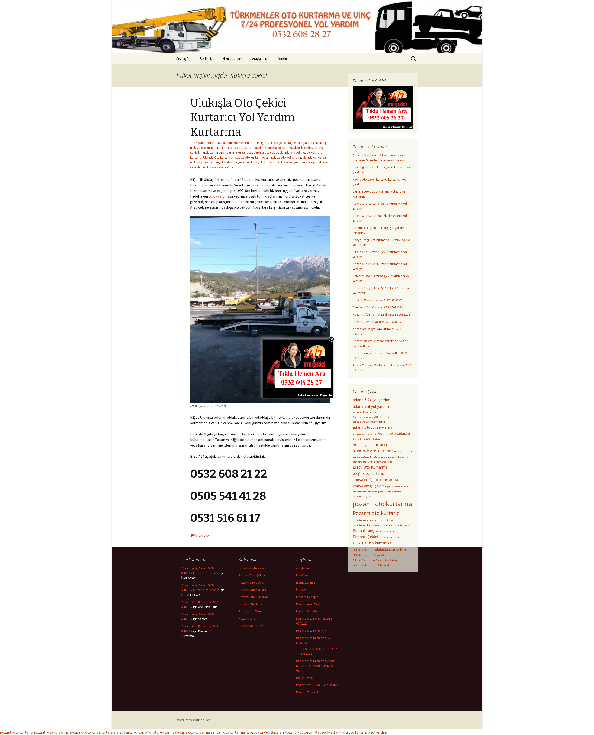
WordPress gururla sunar (193, 720)
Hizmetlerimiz (232, 58)
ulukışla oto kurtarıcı (363, 550)
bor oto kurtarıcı (361, 456)
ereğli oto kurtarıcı (369, 473)
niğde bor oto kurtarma (397, 486)
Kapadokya (324, 732)
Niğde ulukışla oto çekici (304, 143)
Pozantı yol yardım (299, 732)
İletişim (283, 58)
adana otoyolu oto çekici (365, 434)
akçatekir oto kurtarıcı (87, 732)
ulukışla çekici (303, 148)
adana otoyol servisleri (372, 427)
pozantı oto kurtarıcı (16, 732)
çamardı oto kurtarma (364, 565)
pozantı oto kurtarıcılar (365, 520)
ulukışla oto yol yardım (285, 157)
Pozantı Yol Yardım (251, 626)
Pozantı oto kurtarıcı (377, 513)
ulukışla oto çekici (266, 152)
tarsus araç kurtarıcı (122, 732)
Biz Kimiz (206, 58)
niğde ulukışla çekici (273, 143)
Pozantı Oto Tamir (251, 604)
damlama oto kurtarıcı (364, 461)
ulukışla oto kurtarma (192, 732)
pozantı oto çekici (387, 520)
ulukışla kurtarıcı (214, 152)
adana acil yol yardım (371, 406)
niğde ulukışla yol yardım (275, 148)
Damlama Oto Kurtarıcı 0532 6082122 (378, 307)
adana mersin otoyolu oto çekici (369, 421)
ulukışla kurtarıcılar (239, 152)
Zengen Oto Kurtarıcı (384, 555)
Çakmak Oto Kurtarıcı (364, 560)
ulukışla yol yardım (315, 157)
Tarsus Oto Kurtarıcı (388, 537)
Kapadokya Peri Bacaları (264, 732)
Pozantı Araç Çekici (252, 575)
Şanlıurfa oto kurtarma (351, 732)
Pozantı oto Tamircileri (254, 611)
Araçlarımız (260, 58)
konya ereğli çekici (368, 486)
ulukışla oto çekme (292, 152)
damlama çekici (384, 461)
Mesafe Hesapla (307, 597)
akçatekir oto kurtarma (373, 450)
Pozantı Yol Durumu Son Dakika (317, 685)
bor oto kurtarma (403, 451)
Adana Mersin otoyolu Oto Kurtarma (371, 416)
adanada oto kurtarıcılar (365, 412)
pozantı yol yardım (384, 531)
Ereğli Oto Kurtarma (370, 467)
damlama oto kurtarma (396, 456)
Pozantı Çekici (365, 536)
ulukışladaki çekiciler (291, 162)
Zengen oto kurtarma (227, 732)
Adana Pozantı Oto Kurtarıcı (367, 439)
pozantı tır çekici (402, 525)
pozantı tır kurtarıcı (382, 525)
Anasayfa (183, 58)
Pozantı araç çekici (362, 496)
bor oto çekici (377, 456)
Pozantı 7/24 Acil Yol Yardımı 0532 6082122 (381, 314)
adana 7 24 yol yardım (372, 399)
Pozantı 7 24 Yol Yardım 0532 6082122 (378, 322)
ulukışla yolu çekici (232, 162)
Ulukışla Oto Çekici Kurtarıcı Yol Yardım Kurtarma (242, 117)
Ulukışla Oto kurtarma (218, 157)
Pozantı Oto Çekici (251, 582)
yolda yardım (219, 196)
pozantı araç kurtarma (389, 491)
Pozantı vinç (363, 530)
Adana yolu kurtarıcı (370, 444)
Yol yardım (379, 732)
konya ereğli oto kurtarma (375, 479)
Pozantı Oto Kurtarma (236, 143)
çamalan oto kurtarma (156, 732)
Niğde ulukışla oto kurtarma (238, 148)
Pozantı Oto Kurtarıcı (253, 590)
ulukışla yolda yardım (204, 162)
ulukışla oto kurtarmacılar (251, 157)
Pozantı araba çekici (252, 568)
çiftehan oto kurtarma (387, 565)
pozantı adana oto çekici (365, 491)
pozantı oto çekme (362, 525)
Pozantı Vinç (304, 678)
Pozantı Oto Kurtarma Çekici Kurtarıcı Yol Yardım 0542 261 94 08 (317, 666)
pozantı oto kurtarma (382, 503)
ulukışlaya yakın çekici (218, 167)
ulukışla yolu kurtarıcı (261, 162)
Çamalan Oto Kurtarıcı (387, 560)
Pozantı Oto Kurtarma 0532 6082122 (377, 300)
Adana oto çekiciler (394, 433)
